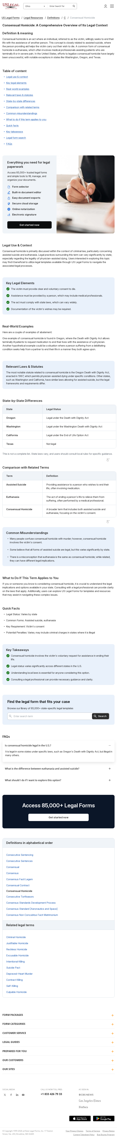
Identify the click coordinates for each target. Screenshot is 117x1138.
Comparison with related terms (22, 107)
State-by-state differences (20, 101)
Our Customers (12, 1060)
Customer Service (14, 1033)
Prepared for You (14, 1051)
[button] (112, 6)
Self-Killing (12, 985)
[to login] (105, 6)
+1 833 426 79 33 (51, 1094)
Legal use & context (17, 76)
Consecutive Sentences (19, 860)
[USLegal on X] (4, 1094)
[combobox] (35, 6)
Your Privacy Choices (74, 1131)
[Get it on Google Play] (104, 1118)
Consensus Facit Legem (19, 879)
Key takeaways (14, 131)
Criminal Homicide (16, 937)
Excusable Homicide (17, 955)
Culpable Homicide (16, 992)
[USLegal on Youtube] (23, 1094)
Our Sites (8, 1069)
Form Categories (13, 1024)
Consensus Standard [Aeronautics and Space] (32, 908)
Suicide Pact (13, 967)
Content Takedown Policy (83, 1134)
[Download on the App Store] (80, 1118)
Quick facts (12, 125)
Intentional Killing (15, 961)
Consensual (12, 867)
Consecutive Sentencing (19, 854)
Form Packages (12, 1015)
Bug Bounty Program (106, 1134)
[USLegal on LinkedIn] (17, 1094)
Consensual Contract (17, 885)
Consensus (12, 873)
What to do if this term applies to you (26, 119)
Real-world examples (17, 89)
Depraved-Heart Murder (19, 973)
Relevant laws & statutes (19, 95)
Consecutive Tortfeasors (20, 896)
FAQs (9, 143)
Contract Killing (14, 979)
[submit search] (74, 6)
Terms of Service (93, 1131)
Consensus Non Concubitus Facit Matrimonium (32, 914)
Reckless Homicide (16, 949)
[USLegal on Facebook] (11, 1094)
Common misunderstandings (21, 113)
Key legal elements (16, 82)
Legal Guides (11, 1042)
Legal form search (16, 137)
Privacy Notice (109, 1131)
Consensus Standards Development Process (31, 902)
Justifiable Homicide (17, 943)
